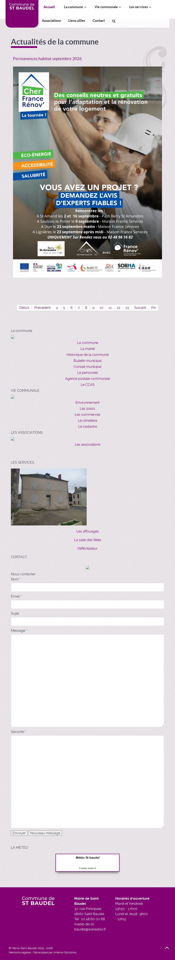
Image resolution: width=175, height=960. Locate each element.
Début (24, 308)
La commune (87, 343)
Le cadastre (87, 427)
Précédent (42, 308)
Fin (153, 308)
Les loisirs (87, 409)
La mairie (87, 349)
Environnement (87, 403)
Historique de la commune (88, 355)
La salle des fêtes (87, 540)
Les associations (88, 444)
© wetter (83, 868)
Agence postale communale (87, 379)
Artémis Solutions (64, 952)
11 (110, 308)
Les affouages (87, 531)
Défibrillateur (87, 548)
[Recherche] (114, 21)
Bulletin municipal (88, 361)
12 (118, 308)
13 (127, 308)
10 (101, 308)
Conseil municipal (87, 367)
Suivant (140, 308)
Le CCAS (88, 385)
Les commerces (87, 415)
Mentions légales (20, 952)
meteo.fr (92, 868)
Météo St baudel (87, 857)
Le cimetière (87, 421)
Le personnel (87, 373)
